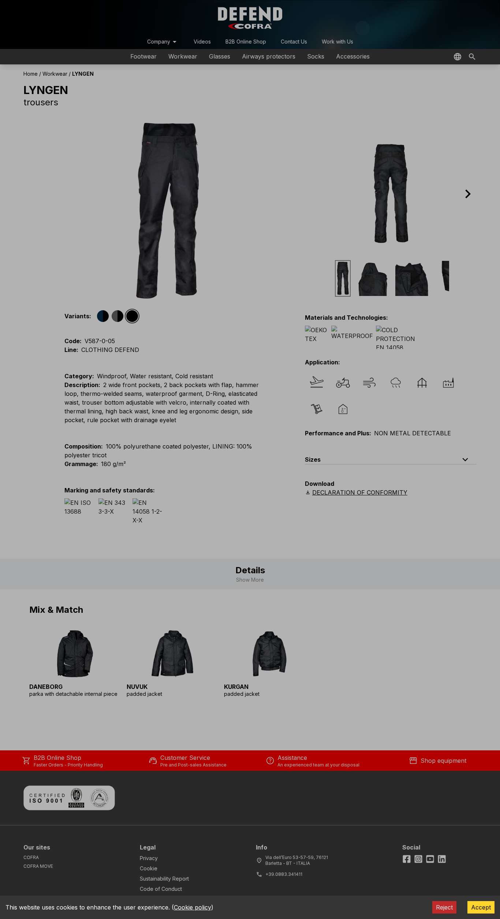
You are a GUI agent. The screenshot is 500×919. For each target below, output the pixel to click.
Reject (444, 907)
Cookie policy (192, 907)
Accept (481, 907)
